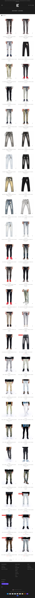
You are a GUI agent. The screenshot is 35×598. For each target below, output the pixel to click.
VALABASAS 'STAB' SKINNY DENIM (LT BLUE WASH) (9, 59)
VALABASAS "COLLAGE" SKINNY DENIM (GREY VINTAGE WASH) (9, 285)
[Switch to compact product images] (4, 15)
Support (16, 576)
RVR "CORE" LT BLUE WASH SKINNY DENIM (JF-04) (25, 375)
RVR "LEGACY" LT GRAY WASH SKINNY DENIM (25, 352)
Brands (16, 570)
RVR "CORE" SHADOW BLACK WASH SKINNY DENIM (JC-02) (25, 465)
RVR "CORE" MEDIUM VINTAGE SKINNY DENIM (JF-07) (9, 442)
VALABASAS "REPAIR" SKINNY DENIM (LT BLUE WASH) (26, 240)
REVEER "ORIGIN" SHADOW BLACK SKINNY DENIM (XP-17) (25, 172)
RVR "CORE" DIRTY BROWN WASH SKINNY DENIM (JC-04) (9, 487)
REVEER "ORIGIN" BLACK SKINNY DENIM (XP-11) (26, 195)
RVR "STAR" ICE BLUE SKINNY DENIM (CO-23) (26, 533)
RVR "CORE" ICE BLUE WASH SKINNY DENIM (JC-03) (25, 397)
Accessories (17, 573)
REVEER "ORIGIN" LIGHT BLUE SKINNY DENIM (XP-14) (9, 172)
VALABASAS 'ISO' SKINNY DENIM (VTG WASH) (9, 330)
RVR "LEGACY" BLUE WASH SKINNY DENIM (25, 554)
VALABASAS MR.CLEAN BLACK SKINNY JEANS (9, 105)
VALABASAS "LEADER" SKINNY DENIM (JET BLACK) (9, 307)
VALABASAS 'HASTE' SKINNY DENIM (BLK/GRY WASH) (9, 37)
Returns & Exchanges (4, 569)
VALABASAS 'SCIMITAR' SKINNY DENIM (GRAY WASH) (26, 37)
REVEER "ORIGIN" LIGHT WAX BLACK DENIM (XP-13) (25, 59)
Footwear (16, 572)
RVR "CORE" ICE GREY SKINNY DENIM (9, 374)
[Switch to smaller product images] (3, 15)
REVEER (9, 170)
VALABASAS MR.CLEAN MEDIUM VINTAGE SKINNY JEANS (26, 127)
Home (16, 566)
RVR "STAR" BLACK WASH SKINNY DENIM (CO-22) (9, 533)
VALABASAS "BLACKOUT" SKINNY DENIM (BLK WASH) (9, 262)
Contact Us (3, 566)
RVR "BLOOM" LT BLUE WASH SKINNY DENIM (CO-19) (25, 510)
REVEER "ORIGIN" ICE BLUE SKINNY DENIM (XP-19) (9, 240)
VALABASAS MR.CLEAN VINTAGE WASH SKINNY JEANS (9, 82)
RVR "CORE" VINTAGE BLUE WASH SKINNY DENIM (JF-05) (9, 397)
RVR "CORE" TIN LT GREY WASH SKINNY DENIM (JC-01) (9, 465)
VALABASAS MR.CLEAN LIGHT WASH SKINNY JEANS (9, 127)
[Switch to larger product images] (1, 15)
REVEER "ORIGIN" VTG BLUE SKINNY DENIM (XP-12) (9, 217)
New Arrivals (17, 567)
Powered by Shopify (21, 591)
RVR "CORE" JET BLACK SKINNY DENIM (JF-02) (9, 510)
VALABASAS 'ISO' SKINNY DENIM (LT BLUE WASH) (26, 330)
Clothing (16, 569)
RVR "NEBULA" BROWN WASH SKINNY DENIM (9, 554)
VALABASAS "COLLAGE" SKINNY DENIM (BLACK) (26, 285)
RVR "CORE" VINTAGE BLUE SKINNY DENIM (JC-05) (25, 487)
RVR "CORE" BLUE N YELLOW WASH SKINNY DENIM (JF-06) (9, 420)
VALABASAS (9, 35)
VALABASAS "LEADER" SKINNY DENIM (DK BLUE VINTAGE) (25, 262)
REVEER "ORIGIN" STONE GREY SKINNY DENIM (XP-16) (9, 150)
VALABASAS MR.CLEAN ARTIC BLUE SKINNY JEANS (25, 105)
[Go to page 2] (24, 559)
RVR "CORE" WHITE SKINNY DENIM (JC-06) (25, 419)
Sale (16, 575)
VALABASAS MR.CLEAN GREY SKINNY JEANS (25, 81)
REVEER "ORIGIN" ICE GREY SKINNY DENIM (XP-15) (25, 217)
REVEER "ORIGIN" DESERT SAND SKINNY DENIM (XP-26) (9, 195)
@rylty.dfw (3, 581)
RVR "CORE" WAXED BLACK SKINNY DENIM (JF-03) (25, 442)
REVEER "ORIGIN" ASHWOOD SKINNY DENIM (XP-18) (25, 150)
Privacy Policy (3, 567)
